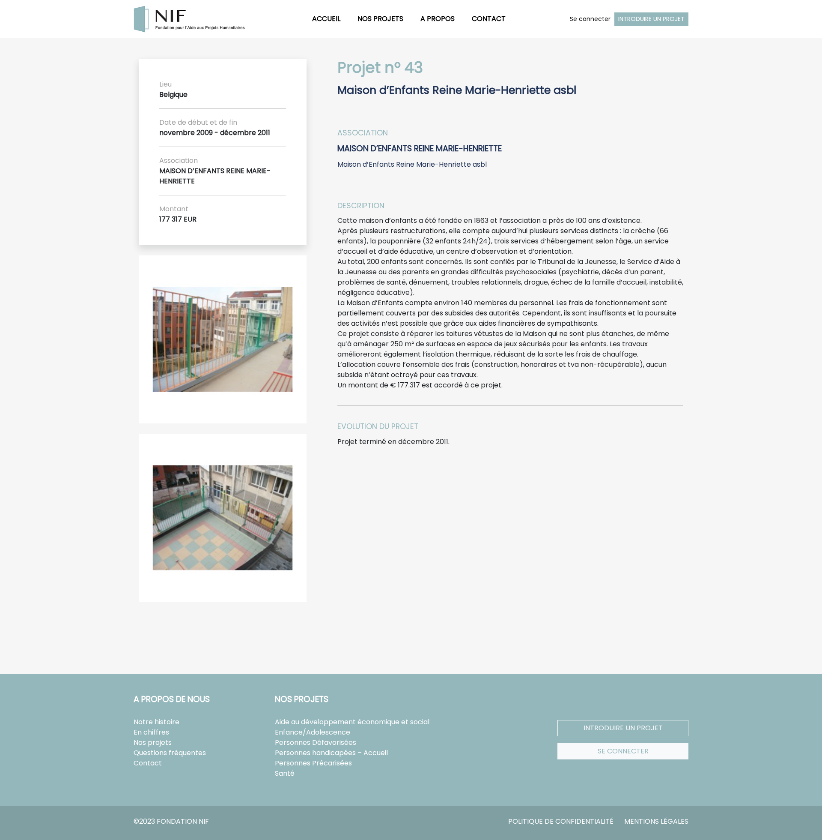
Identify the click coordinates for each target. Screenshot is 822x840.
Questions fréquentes (170, 753)
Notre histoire (156, 722)
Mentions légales (656, 821)
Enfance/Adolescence (312, 732)
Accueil (326, 19)
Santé (285, 773)
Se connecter (590, 19)
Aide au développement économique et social (352, 722)
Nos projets (380, 19)
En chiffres (151, 732)
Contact (489, 19)
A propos (437, 19)
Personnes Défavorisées (315, 742)
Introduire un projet (651, 19)
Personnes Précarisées (313, 763)
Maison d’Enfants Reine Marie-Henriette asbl (412, 164)
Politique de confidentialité (561, 821)
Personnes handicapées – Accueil (331, 753)
